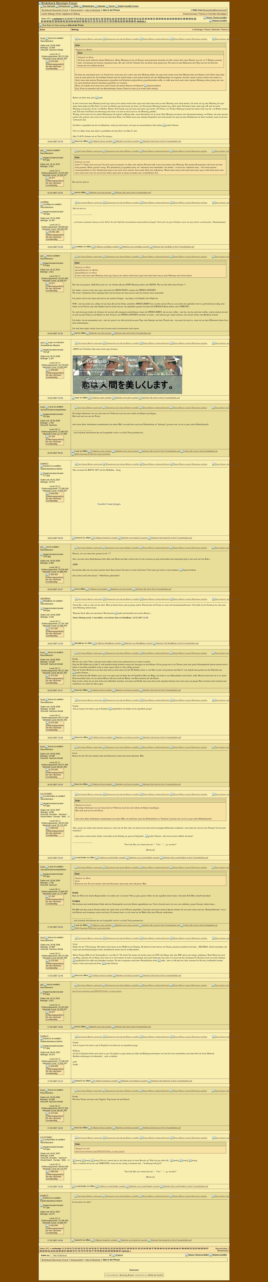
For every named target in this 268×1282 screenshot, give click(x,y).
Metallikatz (45, 598)
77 (108, 21)
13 (88, 19)
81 (119, 21)
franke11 (44, 463)
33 (143, 19)
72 (94, 21)
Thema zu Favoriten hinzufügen (213, 14)
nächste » (141, 21)
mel (41, 150)
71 (91, 21)
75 (102, 21)
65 (75, 21)
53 (42, 21)
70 (89, 21)
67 (80, 21)
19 (105, 19)
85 (130, 21)
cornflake (44, 201)
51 (192, 19)
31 (138, 19)
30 (135, 19)
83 (124, 21)
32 (140, 19)
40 (162, 19)
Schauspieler (77, 10)
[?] (59, 54)
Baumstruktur (221, 1248)
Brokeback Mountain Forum (55, 10)
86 (132, 21)
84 (127, 21)
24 (118, 19)
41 (165, 19)
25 (121, 19)
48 (184, 19)
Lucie (42, 406)
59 (58, 21)
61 (64, 21)
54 (45, 21)
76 (105, 21)
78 (110, 21)
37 (154, 19)
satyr (42, 342)
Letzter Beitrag (47, 14)
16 (97, 19)
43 (170, 19)
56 (50, 21)
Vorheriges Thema (202, 29)
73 (97, 21)
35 (148, 19)
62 (67, 21)
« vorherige (57, 19)
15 (94, 19)
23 (116, 19)
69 (86, 21)
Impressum (134, 1269)
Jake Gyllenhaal (92, 10)
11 (83, 19)
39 (159, 19)
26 (124, 19)
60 (61, 21)
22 (113, 19)
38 (157, 19)
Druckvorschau (190, 14)
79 (113, 21)
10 (80, 19)
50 (190, 19)
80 (116, 21)
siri (41, 546)
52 (195, 19)
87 (135, 21)
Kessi (42, 38)
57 (53, 21)
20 (107, 19)
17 (99, 19)
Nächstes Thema (219, 29)
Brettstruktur (223, 1251)
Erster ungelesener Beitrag (68, 14)
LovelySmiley (46, 793)
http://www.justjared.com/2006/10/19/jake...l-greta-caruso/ (97, 991)
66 (78, 21)
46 (179, 19)
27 (127, 19)
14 (91, 19)
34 (146, 19)
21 (110, 19)
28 (129, 19)
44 (173, 19)
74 (99, 21)
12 (86, 19)
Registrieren (220, 10)
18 (102, 19)
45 (176, 19)
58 (56, 21)
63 (69, 21)
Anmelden (209, 10)
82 (121, 21)
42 (168, 19)
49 (187, 19)
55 (47, 21)
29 (132, 19)
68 (83, 21)
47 (181, 19)
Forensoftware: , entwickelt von (134, 1275)
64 (72, 21)
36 (151, 19)
